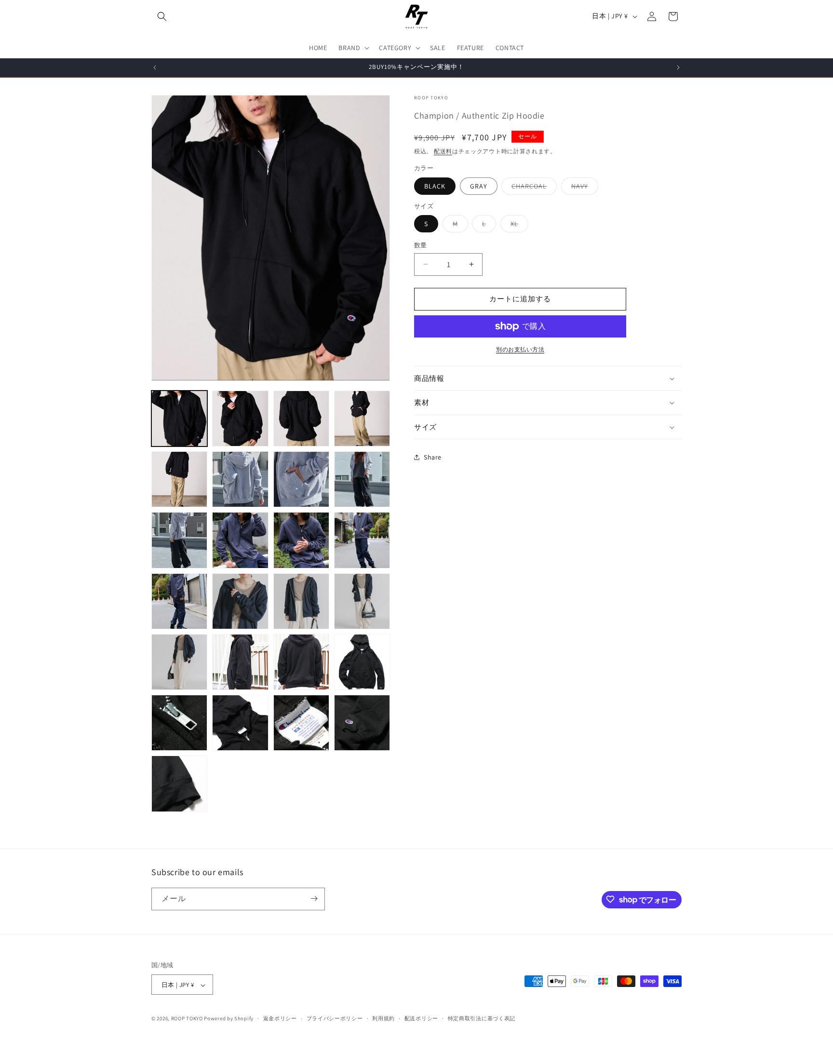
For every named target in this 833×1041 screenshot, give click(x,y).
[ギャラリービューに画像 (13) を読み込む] (301, 540)
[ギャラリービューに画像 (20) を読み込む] (179, 662)
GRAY (478, 186)
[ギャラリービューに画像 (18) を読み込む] (301, 601)
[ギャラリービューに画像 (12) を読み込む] (240, 540)
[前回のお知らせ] (154, 67)
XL (518, 225)
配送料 (443, 151)
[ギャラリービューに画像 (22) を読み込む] (301, 662)
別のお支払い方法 (520, 349)
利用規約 (383, 1018)
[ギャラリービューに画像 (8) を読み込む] (301, 479)
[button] (162, 16)
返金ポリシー (280, 1018)
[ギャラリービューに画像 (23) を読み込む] (362, 662)
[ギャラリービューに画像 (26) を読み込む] (301, 723)
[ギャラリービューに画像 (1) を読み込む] (179, 418)
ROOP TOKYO (187, 1018)
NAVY (583, 188)
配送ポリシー (421, 1018)
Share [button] (433, 457)
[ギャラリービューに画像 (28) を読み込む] (179, 783)
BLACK (434, 186)
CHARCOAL (532, 188)
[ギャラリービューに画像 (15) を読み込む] (179, 601)
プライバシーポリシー (335, 1018)
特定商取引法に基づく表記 (481, 1018)
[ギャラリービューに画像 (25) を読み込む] (240, 723)
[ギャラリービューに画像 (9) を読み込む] (362, 479)
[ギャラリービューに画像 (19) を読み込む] (362, 601)
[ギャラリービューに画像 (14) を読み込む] (362, 540)
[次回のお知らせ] (678, 67)
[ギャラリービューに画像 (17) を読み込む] (240, 601)
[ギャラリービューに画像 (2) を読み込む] (240, 418)
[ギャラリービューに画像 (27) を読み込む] (362, 723)
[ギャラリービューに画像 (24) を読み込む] (179, 723)
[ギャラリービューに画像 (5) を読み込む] (179, 479)
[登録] (313, 898)
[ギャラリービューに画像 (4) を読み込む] (362, 418)
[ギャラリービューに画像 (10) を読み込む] (179, 540)
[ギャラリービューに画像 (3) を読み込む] (301, 418)
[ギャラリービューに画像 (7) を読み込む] (240, 479)
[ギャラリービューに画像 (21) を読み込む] (240, 662)
